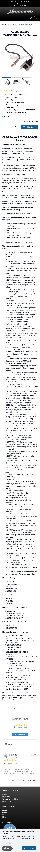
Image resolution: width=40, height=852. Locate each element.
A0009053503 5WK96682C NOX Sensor (20, 24)
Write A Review (20, 734)
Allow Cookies (29, 848)
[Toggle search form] (27, 17)
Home (4, 24)
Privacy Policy (7, 801)
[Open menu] (4, 17)
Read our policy (8, 843)
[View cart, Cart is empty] (36, 18)
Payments (6, 797)
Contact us (6, 812)
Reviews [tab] (17, 709)
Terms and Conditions (10, 799)
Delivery (5, 794)
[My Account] (31, 17)
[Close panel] (37, 832)
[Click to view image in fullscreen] (20, 57)
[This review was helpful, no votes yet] (30, 781)
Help (8, 848)
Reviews (5, 815)
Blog (4, 817)
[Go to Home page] (20, 11)
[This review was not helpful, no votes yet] (34, 781)
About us (5, 810)
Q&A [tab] (24, 709)
